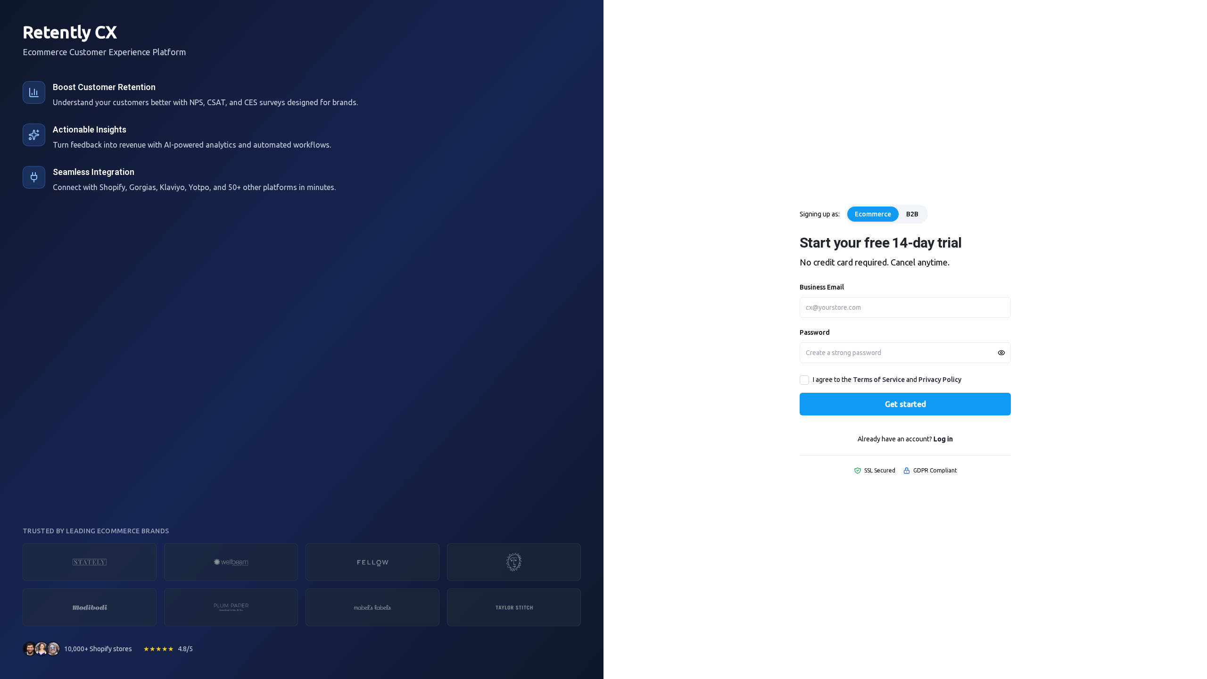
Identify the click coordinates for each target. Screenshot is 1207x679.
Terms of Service (879, 379)
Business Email (822, 287)
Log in (943, 439)
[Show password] (1001, 352)
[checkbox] (804, 380)
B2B (912, 214)
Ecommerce (873, 214)
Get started (905, 404)
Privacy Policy (939, 379)
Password (815, 332)
